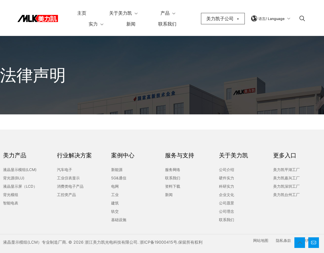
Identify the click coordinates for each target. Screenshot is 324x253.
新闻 (169, 194)
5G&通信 (118, 178)
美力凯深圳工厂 (286, 186)
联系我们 (172, 178)
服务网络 (172, 169)
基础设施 (118, 219)
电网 (115, 186)
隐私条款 (283, 240)
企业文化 (226, 194)
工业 (115, 194)
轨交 (115, 211)
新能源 (117, 169)
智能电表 (10, 203)
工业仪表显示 (68, 178)
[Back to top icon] (299, 242)
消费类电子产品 (70, 186)
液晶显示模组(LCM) (19, 169)
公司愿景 (226, 203)
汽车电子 (64, 169)
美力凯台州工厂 (286, 194)
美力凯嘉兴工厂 (286, 178)
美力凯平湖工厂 (286, 169)
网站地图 (260, 240)
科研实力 (226, 186)
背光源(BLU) (13, 178)
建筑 (115, 203)
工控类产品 (66, 194)
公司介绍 (226, 169)
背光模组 (10, 194)
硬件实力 (226, 178)
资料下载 (172, 186)
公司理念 (226, 211)
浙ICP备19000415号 (158, 242)
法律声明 (306, 240)
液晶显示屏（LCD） (20, 186)
